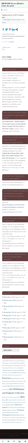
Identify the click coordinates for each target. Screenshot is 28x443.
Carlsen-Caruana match (8, 372)
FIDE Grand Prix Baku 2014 (16, 378)
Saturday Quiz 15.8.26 (10, 322)
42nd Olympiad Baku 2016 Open (18, 365)
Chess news (16, 372)
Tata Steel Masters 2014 (12, 400)
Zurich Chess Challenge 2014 (16, 422)
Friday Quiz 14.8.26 (9, 328)
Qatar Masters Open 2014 (6, 397)
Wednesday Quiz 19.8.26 (11, 306)
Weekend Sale (15, 415)
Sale (7, 400)
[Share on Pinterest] (10, 29)
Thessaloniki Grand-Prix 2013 (13, 407)
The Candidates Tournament (9, 404)
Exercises (6, 377)
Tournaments (20, 410)
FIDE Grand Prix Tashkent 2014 (17, 381)
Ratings (3, 400)
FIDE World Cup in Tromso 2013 (13, 386)
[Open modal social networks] (16, 29)
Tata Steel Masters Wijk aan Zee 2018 (9, 402)
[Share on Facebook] (3, 29)
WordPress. (16, 435)
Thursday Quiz (22, 47)
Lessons (4, 22)
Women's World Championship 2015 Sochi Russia (13, 420)
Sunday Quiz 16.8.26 (9, 318)
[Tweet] (6, 29)
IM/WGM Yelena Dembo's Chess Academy (12, 4)
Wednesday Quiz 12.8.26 (11, 337)
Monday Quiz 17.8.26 (10, 315)
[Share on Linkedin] (13, 29)
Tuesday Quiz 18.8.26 (10, 312)
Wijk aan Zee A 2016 (8, 417)
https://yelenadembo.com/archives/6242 (13, 205)
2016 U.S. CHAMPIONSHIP (18, 367)
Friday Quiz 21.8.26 (9, 297)
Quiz (22, 396)
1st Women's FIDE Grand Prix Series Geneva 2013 (10, 360)
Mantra (10, 435)
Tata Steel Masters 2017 (21, 400)
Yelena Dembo (7, 19)
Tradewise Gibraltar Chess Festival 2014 (10, 412)
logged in (10, 59)
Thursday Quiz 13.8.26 (10, 331)
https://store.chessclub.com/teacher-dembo (13, 36)
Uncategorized (6, 415)
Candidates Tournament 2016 (7, 370)
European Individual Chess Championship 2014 (12, 375)
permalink (11, 41)
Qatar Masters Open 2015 (15, 397)
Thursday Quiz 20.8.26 (10, 300)
